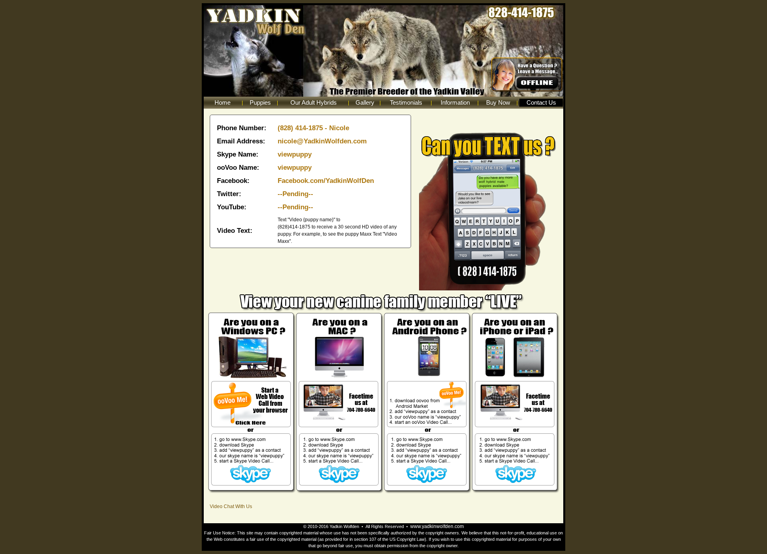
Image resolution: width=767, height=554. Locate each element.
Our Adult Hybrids (313, 102)
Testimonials (406, 102)
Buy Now (498, 102)
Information (455, 102)
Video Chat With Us (231, 506)
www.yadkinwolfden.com (437, 526)
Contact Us (541, 102)
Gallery (365, 102)
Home (222, 102)
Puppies (260, 102)
